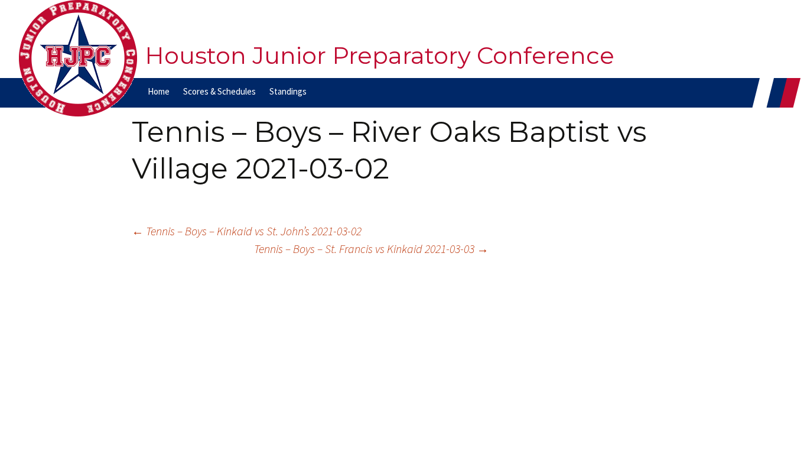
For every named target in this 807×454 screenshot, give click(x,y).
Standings (288, 91)
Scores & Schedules (219, 91)
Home (159, 91)
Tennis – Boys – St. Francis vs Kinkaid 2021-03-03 (371, 248)
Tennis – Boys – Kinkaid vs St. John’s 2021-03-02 (247, 230)
